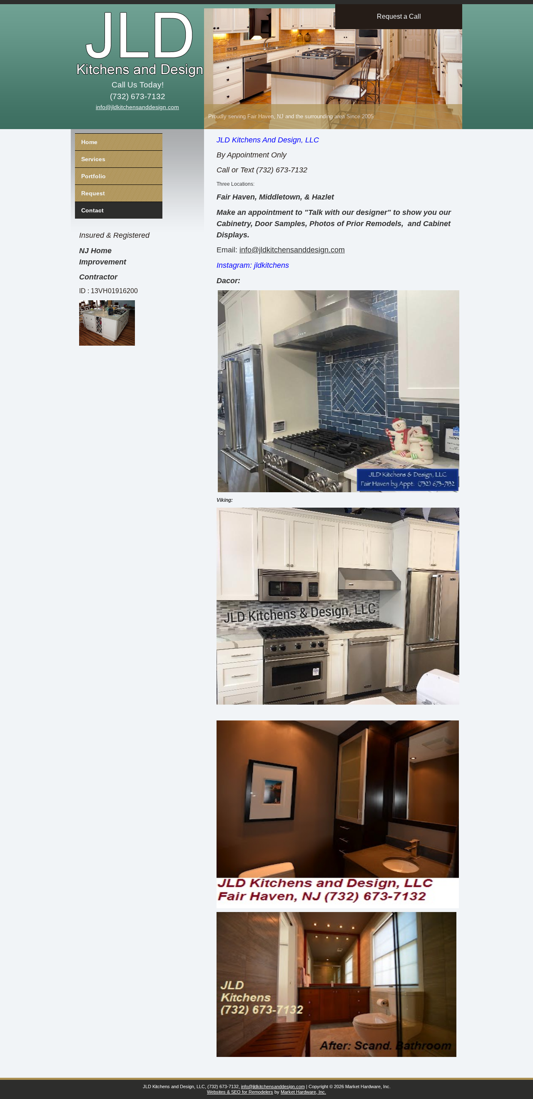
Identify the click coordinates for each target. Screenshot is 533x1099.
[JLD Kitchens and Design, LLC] (135, 39)
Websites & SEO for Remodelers (240, 1091)
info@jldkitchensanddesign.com (137, 107)
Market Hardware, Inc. (303, 1091)
